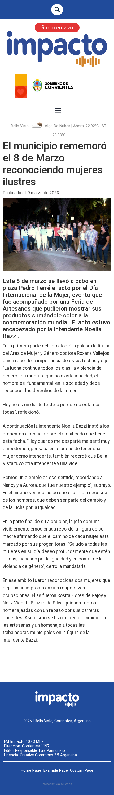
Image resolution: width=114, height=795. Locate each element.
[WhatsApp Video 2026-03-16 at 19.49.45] (57, 86)
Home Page (31, 770)
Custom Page (81, 770)
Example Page (55, 770)
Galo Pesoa (64, 784)
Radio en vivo (57, 27)
